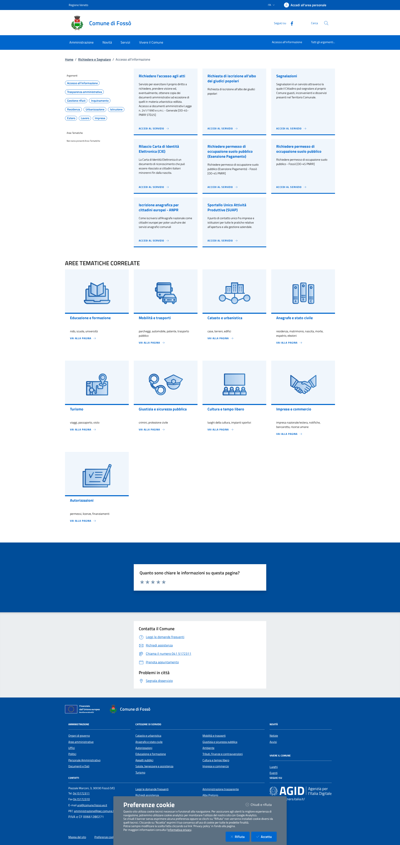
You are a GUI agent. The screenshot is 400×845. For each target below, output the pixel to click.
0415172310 (81, 799)
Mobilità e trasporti (214, 735)
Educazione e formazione (150, 754)
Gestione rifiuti (76, 100)
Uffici (71, 748)
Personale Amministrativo (84, 760)
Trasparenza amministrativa (84, 92)
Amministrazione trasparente (220, 789)
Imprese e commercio (215, 766)
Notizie (274, 735)
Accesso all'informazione (287, 42)
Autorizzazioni (143, 748)
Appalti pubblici (144, 760)
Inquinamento (100, 100)
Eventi (274, 773)
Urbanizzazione (95, 109)
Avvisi (273, 742)
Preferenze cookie (105, 837)
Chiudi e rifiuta (264, 804)
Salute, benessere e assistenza (154, 766)
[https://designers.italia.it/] (301, 791)
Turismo (140, 772)
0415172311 (81, 793)
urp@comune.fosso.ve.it (92, 805)
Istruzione (116, 109)
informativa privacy (179, 830)
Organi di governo (79, 735)
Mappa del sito (77, 837)
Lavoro (85, 118)
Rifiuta (242, 836)
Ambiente (208, 748)
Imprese (100, 118)
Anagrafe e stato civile (148, 742)
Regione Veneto (78, 5)
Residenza (73, 109)
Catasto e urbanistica (148, 735)
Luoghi (274, 767)
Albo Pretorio (210, 795)
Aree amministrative (81, 742)
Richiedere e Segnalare (94, 59)
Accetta (269, 836)
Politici (72, 754)
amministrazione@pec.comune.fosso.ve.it (100, 811)
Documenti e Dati (78, 766)
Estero (71, 118)
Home (69, 59)
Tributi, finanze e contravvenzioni (222, 754)
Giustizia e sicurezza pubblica (219, 742)
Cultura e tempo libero (215, 760)
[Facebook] (290, 23)
